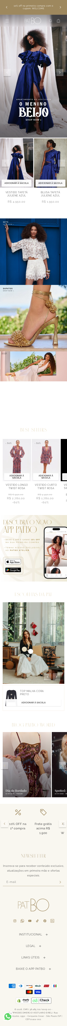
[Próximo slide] (59, 72)
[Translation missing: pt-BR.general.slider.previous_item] (5, 164)
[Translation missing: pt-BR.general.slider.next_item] (61, 164)
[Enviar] (60, 882)
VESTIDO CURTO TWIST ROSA (46, 486)
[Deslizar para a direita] (56, 676)
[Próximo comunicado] (60, 7)
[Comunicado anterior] (7, 7)
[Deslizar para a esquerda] (47, 676)
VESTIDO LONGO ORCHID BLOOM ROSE (17, 199)
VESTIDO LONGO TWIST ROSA (17, 486)
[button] (7, 21)
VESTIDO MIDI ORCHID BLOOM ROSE (50, 195)
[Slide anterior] (7, 72)
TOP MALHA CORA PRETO (32, 693)
